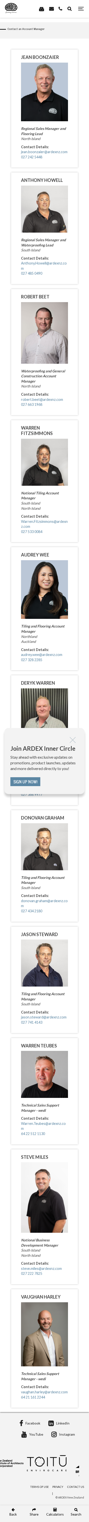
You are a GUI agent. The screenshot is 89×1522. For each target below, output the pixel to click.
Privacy (57, 1486)
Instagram (67, 1434)
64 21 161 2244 (33, 1397)
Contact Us (75, 1486)
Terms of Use (39, 1486)
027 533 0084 (31, 532)
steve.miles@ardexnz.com (41, 1268)
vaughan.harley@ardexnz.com (44, 1392)
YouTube (36, 1434)
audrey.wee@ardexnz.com (41, 654)
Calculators (55, 1514)
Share (34, 1514)
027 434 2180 (31, 911)
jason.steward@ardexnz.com (44, 1017)
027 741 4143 (31, 1022)
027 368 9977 (31, 794)
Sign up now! (25, 781)
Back (13, 1514)
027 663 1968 (31, 404)
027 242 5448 (31, 157)
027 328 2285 (31, 660)
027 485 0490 (31, 273)
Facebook (32, 1423)
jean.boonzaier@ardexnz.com (44, 152)
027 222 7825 (31, 1273)
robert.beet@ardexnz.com (42, 399)
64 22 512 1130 (33, 1134)
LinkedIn (62, 1423)
